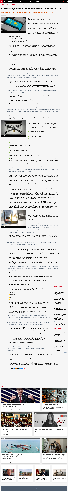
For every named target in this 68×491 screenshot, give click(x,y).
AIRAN (46, 103)
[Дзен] (18, 368)
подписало (43, 201)
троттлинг (39, 192)
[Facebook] (22, 368)
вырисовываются (51, 127)
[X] (12, 368)
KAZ (20, 1)
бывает (44, 25)
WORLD (37, 1)
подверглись (53, 215)
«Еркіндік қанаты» (23, 56)
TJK (27, 1)
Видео (13, 4)
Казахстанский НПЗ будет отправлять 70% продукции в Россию (60, 334)
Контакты (3, 487)
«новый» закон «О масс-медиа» (40, 85)
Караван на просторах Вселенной (7, 467)
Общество (28, 15)
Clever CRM (33, 232)
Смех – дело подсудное (58, 466)
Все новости (64, 353)
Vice (53, 175)
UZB (33, 1)
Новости (2, 4)
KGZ (23, 1)
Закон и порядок (9, 15)
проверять (37, 124)
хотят (24, 363)
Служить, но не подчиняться (25, 466)
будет (23, 327)
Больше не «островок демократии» (40, 467)
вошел (40, 276)
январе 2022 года (36, 215)
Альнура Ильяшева (44, 302)
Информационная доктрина (36, 67)
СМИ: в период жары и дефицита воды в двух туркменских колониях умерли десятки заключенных (60, 301)
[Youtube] (24, 368)
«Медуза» (56, 175)
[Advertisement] (34, 378)
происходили (12, 46)
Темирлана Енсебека (18, 303)
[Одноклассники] (16, 368)
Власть (31, 15)
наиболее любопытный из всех (27, 160)
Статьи (8, 4)
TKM (30, 1)
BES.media (30, 258)
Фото (18, 4)
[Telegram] (20, 368)
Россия (14, 15)
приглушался (44, 194)
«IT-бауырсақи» (30, 171)
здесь (57, 23)
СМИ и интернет (18, 15)
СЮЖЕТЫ (23, 4)
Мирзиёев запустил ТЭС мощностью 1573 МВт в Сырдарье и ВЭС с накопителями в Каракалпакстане (60, 317)
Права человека (23, 15)
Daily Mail (49, 175)
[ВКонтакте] (14, 368)
